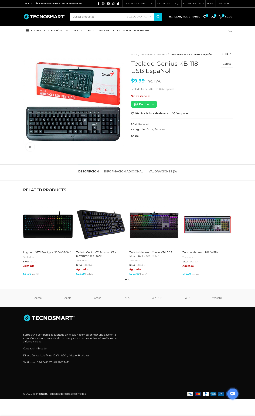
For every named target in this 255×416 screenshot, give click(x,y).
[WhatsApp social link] (113, 3)
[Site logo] (44, 16)
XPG (127, 297)
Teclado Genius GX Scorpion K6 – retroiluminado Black (96, 254)
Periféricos (147, 54)
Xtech (97, 297)
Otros (150, 129)
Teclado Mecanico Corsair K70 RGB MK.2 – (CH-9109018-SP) (150, 254)
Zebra (67, 297)
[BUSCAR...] (158, 17)
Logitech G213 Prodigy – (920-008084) (47, 252)
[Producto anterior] (222, 54)
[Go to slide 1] (126, 279)
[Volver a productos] (227, 54)
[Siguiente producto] (231, 54)
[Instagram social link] (103, 3)
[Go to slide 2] (129, 279)
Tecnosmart (40, 393)
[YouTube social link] (108, 3)
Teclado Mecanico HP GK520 (200, 252)
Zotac (38, 297)
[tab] (88, 169)
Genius (227, 63)
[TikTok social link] (118, 3)
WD (187, 297)
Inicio (134, 54)
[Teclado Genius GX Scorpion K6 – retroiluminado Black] (101, 224)
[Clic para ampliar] (30, 147)
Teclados (161, 54)
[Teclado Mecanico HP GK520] (207, 224)
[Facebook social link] (99, 3)
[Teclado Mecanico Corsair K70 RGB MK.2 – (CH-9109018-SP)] (154, 224)
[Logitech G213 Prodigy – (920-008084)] (48, 224)
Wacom (217, 297)
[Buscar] (230, 30)
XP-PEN (157, 297)
